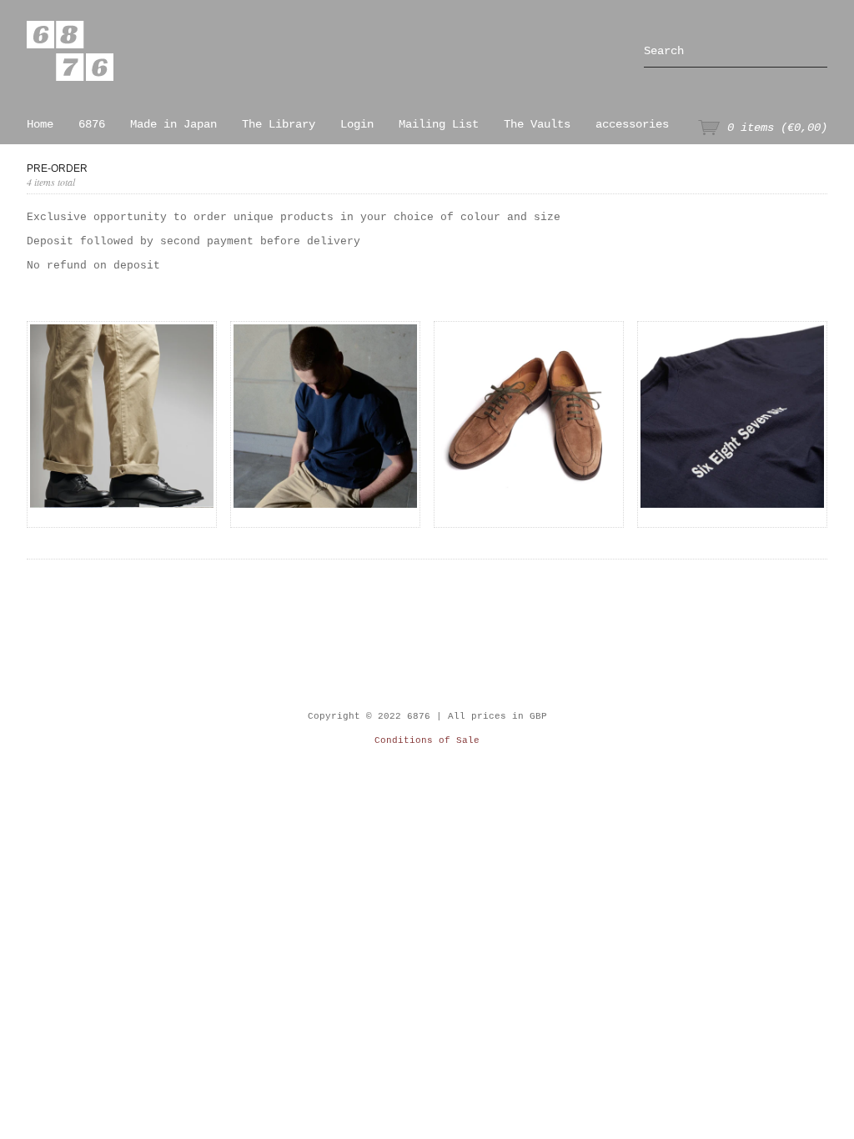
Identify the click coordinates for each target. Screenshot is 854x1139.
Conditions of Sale (427, 740)
